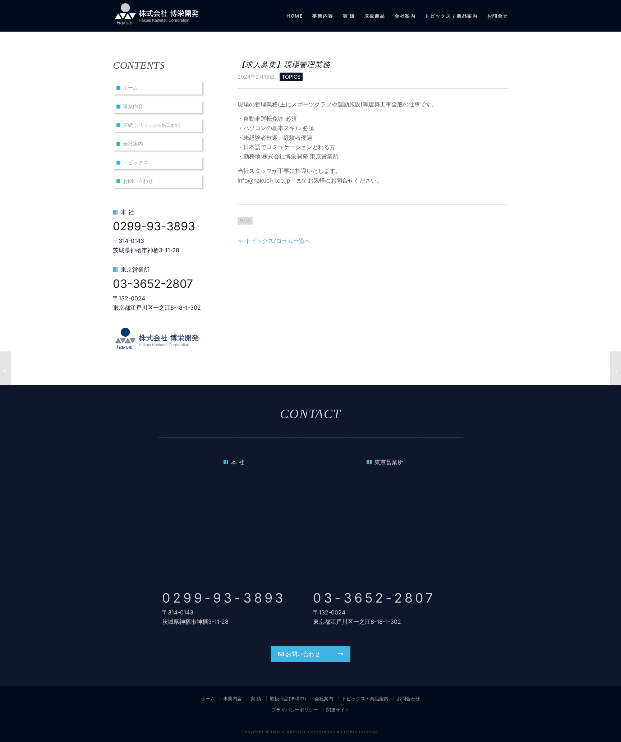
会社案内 (133, 143)
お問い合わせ (138, 181)
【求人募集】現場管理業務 (284, 64)
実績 (151, 125)
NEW (245, 220)
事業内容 (133, 106)
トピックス (135, 162)
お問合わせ (408, 698)
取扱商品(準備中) (288, 698)
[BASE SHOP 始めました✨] (5, 371)
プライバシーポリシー (294, 710)
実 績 (255, 698)
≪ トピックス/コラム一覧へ (274, 240)
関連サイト (338, 710)
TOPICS (291, 77)
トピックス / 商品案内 (365, 698)
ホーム (130, 87)
